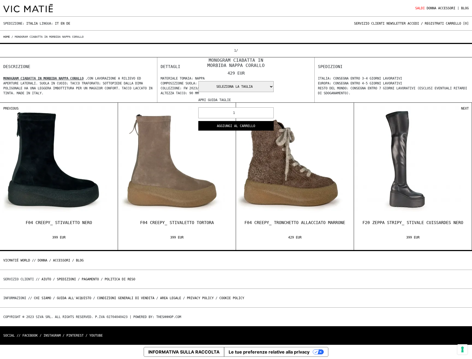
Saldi (420, 8)
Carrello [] (457, 23)
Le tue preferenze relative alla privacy (269, 352)
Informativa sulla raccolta (184, 352)
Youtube (96, 335)
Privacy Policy (200, 298)
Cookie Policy (231, 298)
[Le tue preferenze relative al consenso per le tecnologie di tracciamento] (462, 349)
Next (465, 108)
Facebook (30, 335)
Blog (465, 8)
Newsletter (396, 23)
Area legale (170, 298)
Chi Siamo (42, 298)
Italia (32, 23)
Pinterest (75, 335)
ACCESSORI (446, 8)
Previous (11, 108)
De (68, 23)
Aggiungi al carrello (236, 126)
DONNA (431, 8)
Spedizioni (66, 279)
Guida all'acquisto (74, 298)
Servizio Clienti (369, 23)
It (57, 23)
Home (7, 36)
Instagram (52, 335)
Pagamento (90, 279)
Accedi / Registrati (426, 23)
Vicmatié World (16, 260)
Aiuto (46, 279)
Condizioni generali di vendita (125, 298)
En (62, 23)
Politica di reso (120, 279)
